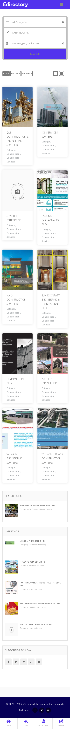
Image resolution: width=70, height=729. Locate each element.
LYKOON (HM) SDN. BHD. (32, 541)
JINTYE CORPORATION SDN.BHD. (37, 624)
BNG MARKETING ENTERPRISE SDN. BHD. (41, 603)
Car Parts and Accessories (40, 509)
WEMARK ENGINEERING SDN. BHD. (14, 458)
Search (35, 54)
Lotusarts (59, 703)
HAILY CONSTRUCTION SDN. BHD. (16, 299)
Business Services (36, 565)
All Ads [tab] (6, 73)
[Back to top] (59, 709)
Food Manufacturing (37, 544)
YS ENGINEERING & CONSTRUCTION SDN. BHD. (52, 458)
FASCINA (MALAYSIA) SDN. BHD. (51, 220)
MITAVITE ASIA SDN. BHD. (32, 562)
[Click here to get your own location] (63, 43)
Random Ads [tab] (15, 73)
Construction (13, 154)
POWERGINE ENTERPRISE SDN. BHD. (38, 505)
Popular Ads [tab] (27, 73)
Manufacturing (35, 589)
